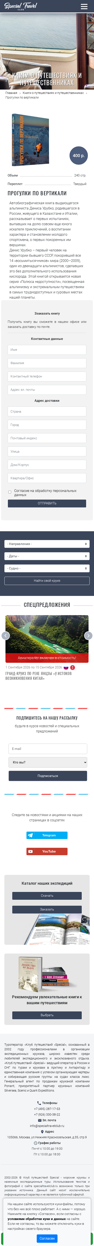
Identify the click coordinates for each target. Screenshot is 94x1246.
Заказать (47, 909)
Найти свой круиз (47, 581)
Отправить (47, 503)
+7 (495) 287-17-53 (47, 1109)
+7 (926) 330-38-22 (47, 1114)
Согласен (47, 1238)
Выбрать (47, 1015)
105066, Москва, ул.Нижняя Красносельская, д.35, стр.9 (47, 1137)
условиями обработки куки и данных (37, 1219)
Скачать (47, 896)
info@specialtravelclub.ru (47, 1126)
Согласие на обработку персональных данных (45, 493)
